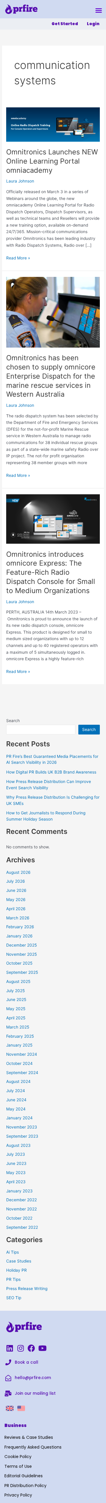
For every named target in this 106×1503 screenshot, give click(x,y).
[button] (98, 10)
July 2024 (15, 1090)
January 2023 (19, 1191)
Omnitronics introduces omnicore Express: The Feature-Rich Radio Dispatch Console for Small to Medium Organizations (50, 572)
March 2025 (17, 1027)
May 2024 (16, 1109)
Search (13, 720)
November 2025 (21, 954)
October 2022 (19, 1218)
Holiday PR (16, 1270)
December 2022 (21, 1199)
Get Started (65, 24)
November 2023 (21, 1127)
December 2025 (21, 945)
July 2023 (15, 1154)
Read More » (18, 257)
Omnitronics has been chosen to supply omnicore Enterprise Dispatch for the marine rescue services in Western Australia (50, 375)
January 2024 (19, 1117)
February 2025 (20, 1036)
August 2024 (18, 1081)
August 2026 (18, 872)
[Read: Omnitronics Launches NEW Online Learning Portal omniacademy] (53, 124)
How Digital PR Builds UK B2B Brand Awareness (51, 772)
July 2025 (15, 990)
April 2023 (16, 1181)
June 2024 (16, 1099)
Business (15, 1425)
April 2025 (15, 1018)
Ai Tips (12, 1252)
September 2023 (22, 1136)
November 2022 (21, 1209)
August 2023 (18, 1145)
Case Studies (18, 1261)
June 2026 (16, 890)
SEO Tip (13, 1297)
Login (93, 24)
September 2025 (22, 972)
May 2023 (16, 1172)
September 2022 (22, 1227)
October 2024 (19, 1063)
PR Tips (13, 1279)
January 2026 (19, 936)
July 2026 (15, 881)
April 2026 (16, 908)
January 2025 (19, 1045)
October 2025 (19, 963)
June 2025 (16, 999)
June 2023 (16, 1163)
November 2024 (21, 1054)
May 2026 (16, 899)
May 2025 (15, 1008)
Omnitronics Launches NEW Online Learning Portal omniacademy (52, 161)
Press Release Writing (26, 1288)
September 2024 (22, 1072)
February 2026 (20, 926)
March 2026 (17, 918)
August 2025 (18, 981)
